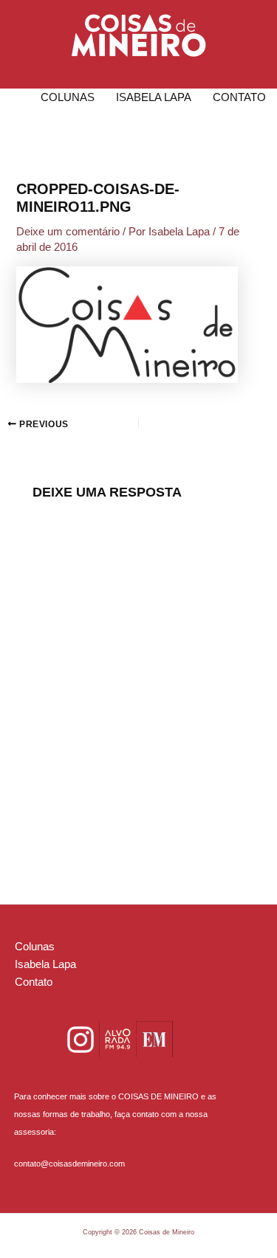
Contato (239, 97)
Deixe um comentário (68, 232)
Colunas (68, 97)
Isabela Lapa (153, 97)
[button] (138, 35)
